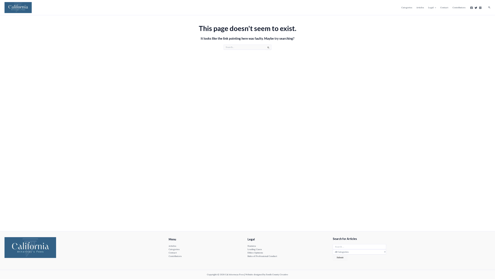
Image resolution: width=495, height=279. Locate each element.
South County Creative (277, 274)
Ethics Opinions (255, 252)
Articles (420, 7)
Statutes (252, 246)
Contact (444, 7)
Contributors (458, 7)
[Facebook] (471, 7)
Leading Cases (255, 249)
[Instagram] (480, 7)
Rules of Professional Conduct (262, 256)
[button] (435, 7)
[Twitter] (476, 7)
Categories (406, 7)
